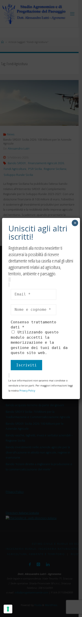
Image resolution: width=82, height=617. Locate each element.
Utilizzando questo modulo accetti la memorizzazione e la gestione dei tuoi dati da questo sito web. (39, 342)
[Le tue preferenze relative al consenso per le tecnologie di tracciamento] (8, 609)
